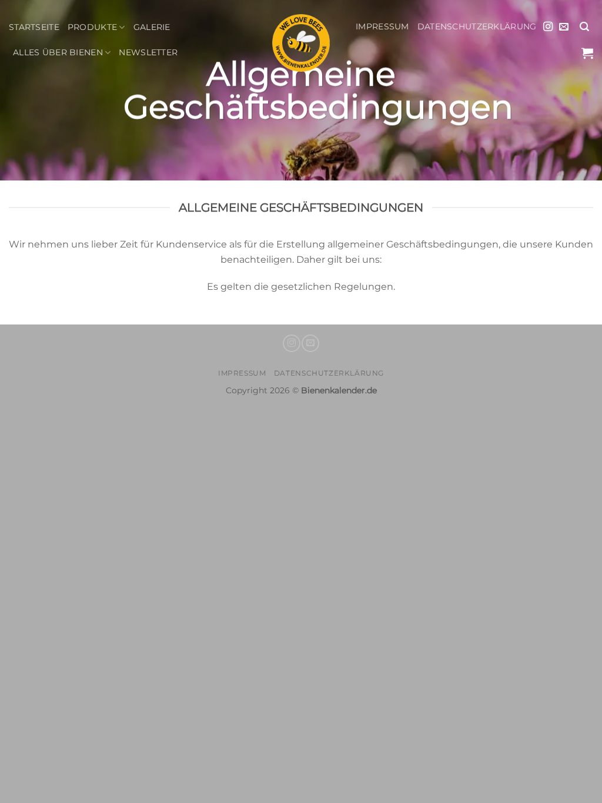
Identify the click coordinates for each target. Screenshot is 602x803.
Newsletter (148, 52)
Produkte (92, 27)
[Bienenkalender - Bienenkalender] (301, 43)
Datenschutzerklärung (477, 26)
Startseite (34, 27)
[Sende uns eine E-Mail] (563, 27)
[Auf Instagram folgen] (548, 27)
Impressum (382, 26)
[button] (584, 26)
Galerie (151, 27)
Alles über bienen (58, 52)
